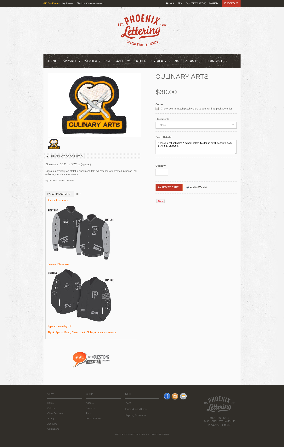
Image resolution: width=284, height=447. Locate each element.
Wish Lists (176, 3)
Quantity (161, 165)
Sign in (80, 3)
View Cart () (204, 3)
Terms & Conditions (136, 409)
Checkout (231, 3)
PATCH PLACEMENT (59, 194)
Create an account (95, 3)
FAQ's (128, 402)
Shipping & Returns (135, 415)
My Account (67, 3)
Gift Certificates (94, 418)
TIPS (78, 194)
